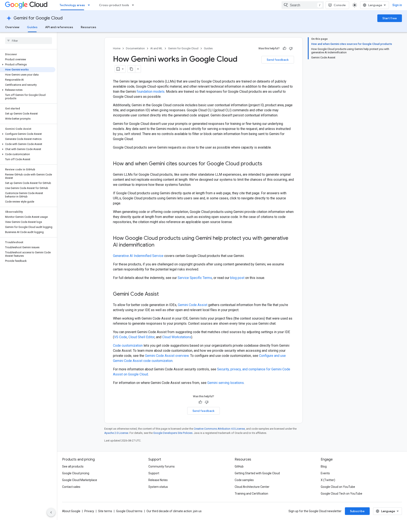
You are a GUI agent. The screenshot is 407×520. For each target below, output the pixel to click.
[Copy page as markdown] (131, 69)
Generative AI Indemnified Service (138, 256)
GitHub (239, 466)
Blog (324, 466)
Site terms (105, 511)
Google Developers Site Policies (172, 432)
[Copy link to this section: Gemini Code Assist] (163, 294)
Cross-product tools (114, 5)
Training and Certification (251, 493)
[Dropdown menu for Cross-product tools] (134, 5)
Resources (88, 27)
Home (116, 48)
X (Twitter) (328, 480)
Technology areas (72, 5)
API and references (59, 27)
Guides (32, 27)
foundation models (150, 92)
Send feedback (278, 60)
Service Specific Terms (195, 278)
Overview (12, 27)
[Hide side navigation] (51, 512)
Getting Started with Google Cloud (257, 473)
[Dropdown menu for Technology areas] (90, 5)
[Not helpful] (291, 48)
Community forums (161, 466)
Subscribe (357, 511)
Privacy (89, 511)
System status (158, 486)
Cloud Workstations (176, 337)
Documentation (135, 48)
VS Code (120, 337)
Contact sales (71, 486)
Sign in (397, 5)
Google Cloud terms (129, 511)
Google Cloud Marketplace (79, 480)
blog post (237, 278)
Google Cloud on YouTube (338, 486)
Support (153, 473)
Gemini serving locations (225, 383)
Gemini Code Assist (192, 305)
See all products (73, 466)
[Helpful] (284, 48)
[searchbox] (28, 40)
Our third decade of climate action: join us (174, 511)
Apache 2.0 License (116, 432)
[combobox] (303, 5)
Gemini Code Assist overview (167, 356)
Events (325, 473)
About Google (71, 511)
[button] (27, 64)
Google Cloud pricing (75, 473)
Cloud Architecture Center (252, 486)
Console (340, 5)
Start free (389, 18)
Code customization (128, 345)
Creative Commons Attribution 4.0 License (219, 428)
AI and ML (156, 48)
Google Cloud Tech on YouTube (341, 493)
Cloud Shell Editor (141, 337)
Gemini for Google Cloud (38, 18)
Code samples (244, 480)
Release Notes (158, 480)
